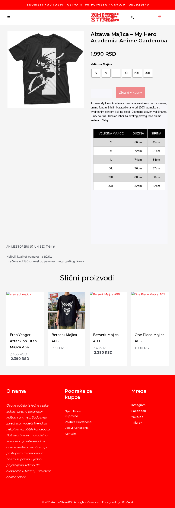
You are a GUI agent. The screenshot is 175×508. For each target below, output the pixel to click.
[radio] (96, 73)
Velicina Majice (101, 64)
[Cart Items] (166, 17)
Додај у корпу (130, 92)
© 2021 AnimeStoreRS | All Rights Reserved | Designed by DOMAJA (87, 502)
